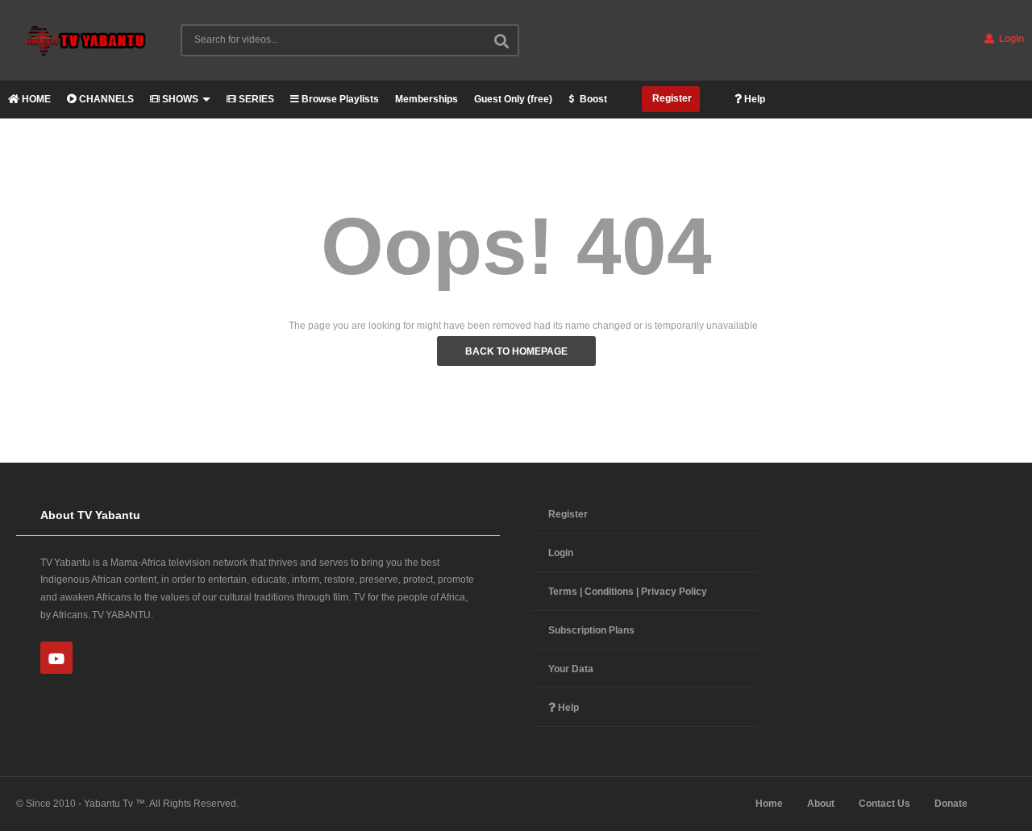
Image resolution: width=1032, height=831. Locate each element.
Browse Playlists (339, 99)
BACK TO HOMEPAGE (516, 351)
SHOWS (179, 99)
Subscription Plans (591, 630)
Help (753, 99)
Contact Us (884, 803)
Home (769, 803)
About (820, 803)
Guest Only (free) (513, 99)
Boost (592, 99)
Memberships (426, 99)
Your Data (570, 669)
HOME (35, 99)
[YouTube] (56, 658)
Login (1010, 38)
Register (671, 98)
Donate (951, 803)
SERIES (255, 99)
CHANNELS (105, 99)
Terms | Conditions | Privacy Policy (627, 591)
